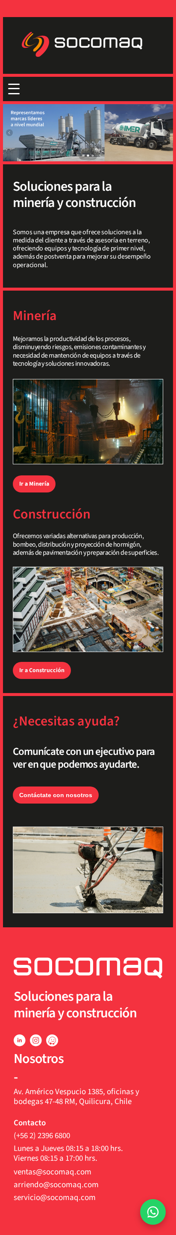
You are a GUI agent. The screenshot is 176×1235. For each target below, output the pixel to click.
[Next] (166, 132)
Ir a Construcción (42, 670)
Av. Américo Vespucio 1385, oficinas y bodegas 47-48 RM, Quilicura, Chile (77, 1096)
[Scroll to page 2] (88, 155)
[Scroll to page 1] (82, 155)
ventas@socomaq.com (52, 1172)
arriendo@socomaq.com (56, 1185)
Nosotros (39, 1059)
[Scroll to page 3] (94, 155)
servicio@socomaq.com (55, 1197)
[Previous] (9, 132)
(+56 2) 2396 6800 (42, 1136)
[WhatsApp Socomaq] (153, 1212)
